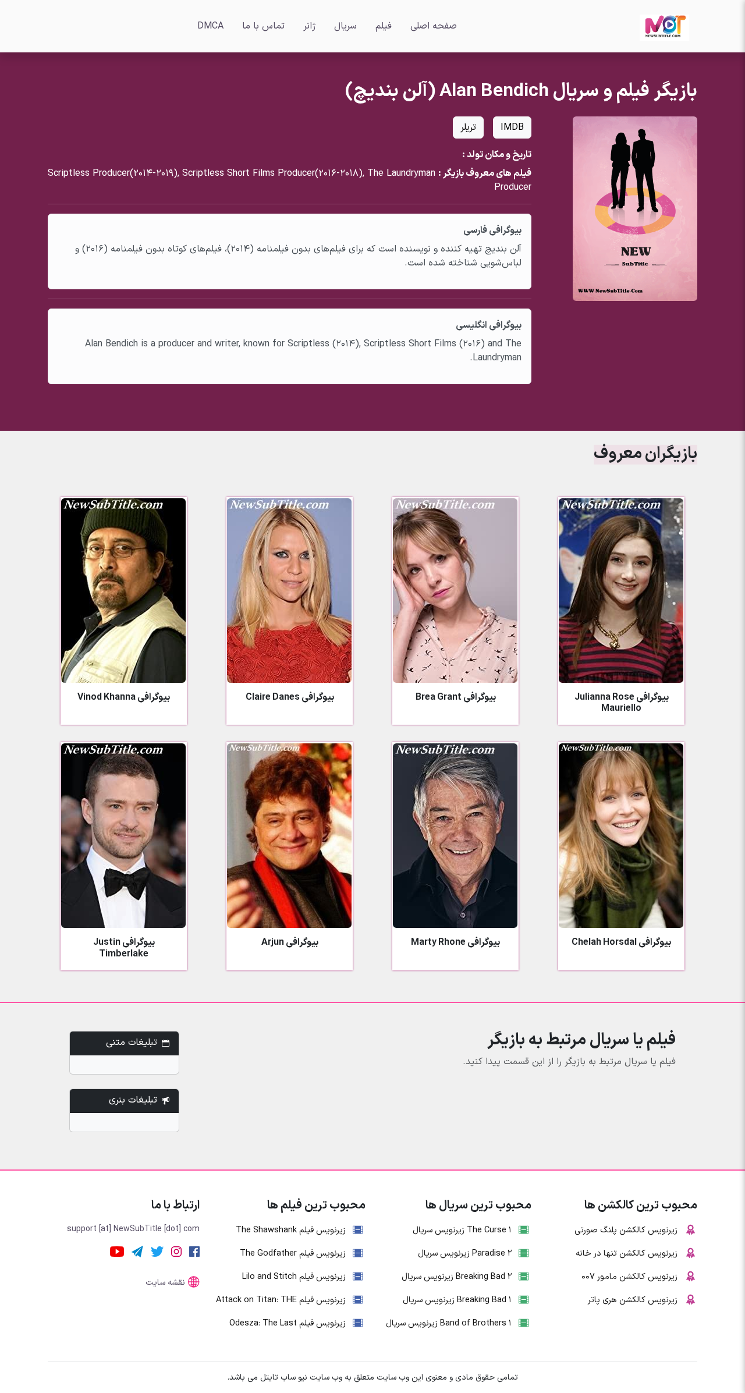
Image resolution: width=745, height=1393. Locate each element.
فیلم (383, 26)
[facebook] (194, 1250)
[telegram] (137, 1250)
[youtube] (117, 1250)
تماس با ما (263, 26)
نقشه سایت (165, 1283)
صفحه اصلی (433, 26)
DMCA (210, 26)
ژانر (309, 26)
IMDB (512, 127)
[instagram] (176, 1250)
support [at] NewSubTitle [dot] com (133, 1229)
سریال (345, 26)
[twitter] (157, 1250)
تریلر (468, 127)
